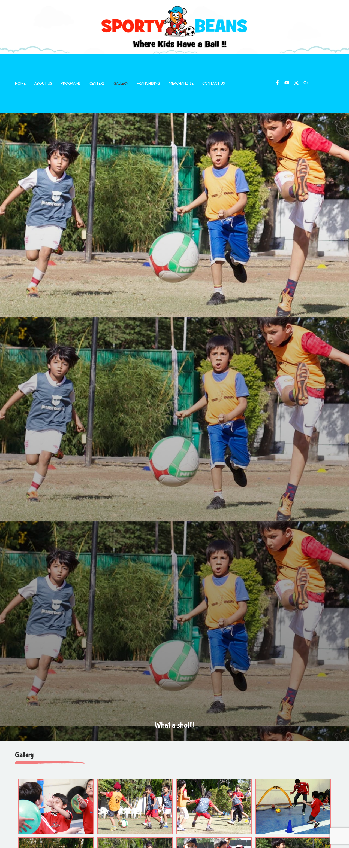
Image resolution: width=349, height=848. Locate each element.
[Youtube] (286, 82)
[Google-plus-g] (305, 82)
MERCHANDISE (181, 83)
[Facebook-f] (277, 82)
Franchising (148, 83)
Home (20, 83)
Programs (71, 83)
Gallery (120, 83)
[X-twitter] (296, 82)
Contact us (213, 83)
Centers (97, 83)
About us (43, 83)
